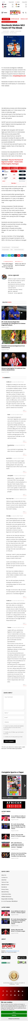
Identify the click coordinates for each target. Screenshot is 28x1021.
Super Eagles (15, 19)
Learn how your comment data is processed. (13, 747)
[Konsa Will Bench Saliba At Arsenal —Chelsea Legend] (6, 818)
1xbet (22, 171)
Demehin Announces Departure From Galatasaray (13, 346)
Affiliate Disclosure (6, 896)
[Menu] (4, 12)
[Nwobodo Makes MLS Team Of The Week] (14, 57)
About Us (3, 875)
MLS (12, 249)
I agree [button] (14, 1012)
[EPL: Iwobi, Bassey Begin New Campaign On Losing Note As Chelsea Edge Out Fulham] (14, 313)
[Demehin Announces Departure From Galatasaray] (14, 337)
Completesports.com (19, 76)
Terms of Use (4, 882)
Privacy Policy (5, 889)
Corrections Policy (6, 894)
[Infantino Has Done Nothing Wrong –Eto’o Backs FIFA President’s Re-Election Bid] (6, 855)
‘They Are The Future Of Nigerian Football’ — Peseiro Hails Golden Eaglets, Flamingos (12, 162)
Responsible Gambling (7, 899)
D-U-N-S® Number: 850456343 (9, 901)
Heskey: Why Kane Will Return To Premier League (18, 835)
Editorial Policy (5, 892)
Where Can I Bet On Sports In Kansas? (20, 264)
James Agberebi (13, 275)
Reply (24, 410)
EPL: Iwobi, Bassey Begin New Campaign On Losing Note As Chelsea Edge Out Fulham (13, 323)
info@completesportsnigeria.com (12, 951)
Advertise (3, 880)
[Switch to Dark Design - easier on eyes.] (26, 12)
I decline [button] (14, 1015)
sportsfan (9, 458)
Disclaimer (4, 887)
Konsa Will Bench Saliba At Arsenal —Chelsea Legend (18, 816)
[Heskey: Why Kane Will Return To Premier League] (6, 836)
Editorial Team (5, 884)
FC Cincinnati (15, 247)
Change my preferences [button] (14, 1018)
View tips (13, 183)
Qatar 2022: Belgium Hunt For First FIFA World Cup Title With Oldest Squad (7, 266)
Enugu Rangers (6, 247)
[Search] (23, 12)
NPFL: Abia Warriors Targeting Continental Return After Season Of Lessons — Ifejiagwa (17, 845)
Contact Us (4, 877)
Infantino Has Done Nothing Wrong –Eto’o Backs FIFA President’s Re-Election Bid (18, 854)
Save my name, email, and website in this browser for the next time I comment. (14, 727)
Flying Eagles (5, 249)
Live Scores (6, 19)
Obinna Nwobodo (18, 249)
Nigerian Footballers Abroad (9, 21)
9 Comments (6, 32)
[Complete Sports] (15, 12)
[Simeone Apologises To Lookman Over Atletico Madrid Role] (14, 359)
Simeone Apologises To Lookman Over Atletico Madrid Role (13, 369)
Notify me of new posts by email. (13, 737)
